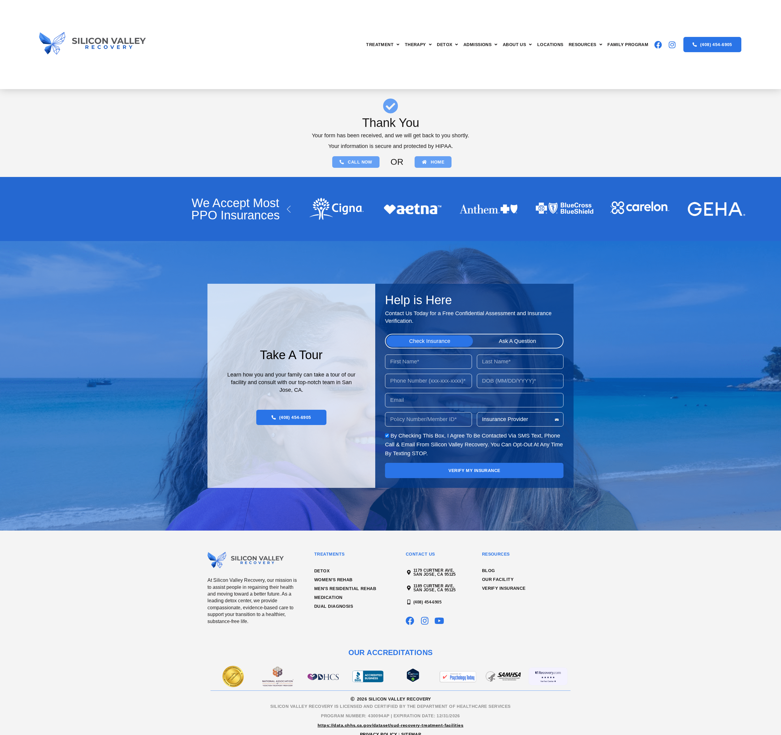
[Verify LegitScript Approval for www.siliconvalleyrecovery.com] (413, 680)
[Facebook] (658, 45)
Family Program (627, 44)
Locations (550, 44)
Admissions (477, 44)
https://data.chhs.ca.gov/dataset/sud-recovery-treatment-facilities (390, 725)
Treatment (380, 44)
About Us (514, 44)
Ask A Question (517, 341)
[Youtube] (439, 621)
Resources (582, 44)
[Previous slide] (289, 209)
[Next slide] (612, 209)
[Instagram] (672, 45)
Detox (444, 44)
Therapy (415, 44)
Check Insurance (429, 341)
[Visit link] (109, 44)
